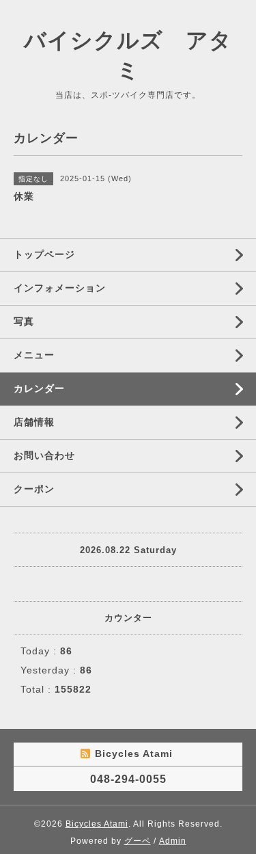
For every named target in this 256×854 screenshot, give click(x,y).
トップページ (44, 254)
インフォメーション (60, 287)
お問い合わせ (44, 455)
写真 (24, 321)
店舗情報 (34, 421)
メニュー (34, 354)
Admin (172, 841)
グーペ (137, 841)
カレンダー (39, 388)
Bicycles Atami (97, 824)
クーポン (34, 488)
